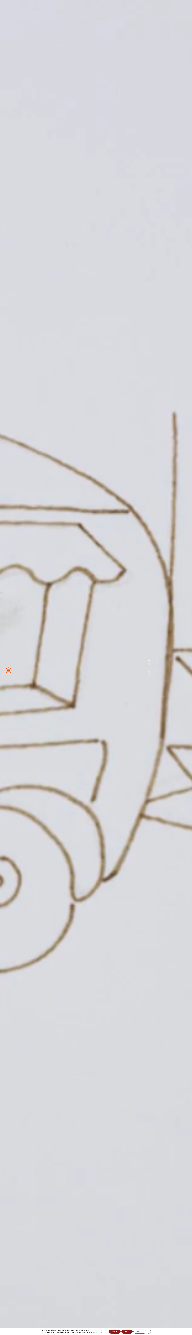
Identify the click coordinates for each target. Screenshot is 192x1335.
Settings (140, 1331)
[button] (8, 670)
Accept (114, 1331)
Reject (127, 1331)
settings (100, 1333)
